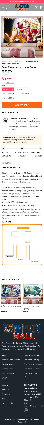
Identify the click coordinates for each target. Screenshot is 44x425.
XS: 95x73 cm (8, 89)
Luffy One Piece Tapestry (11, 306)
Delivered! (38, 155)
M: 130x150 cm (9, 93)
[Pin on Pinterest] (14, 113)
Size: (4, 85)
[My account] (36, 7)
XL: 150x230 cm (9, 98)
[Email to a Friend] (11, 113)
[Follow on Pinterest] (26, 410)
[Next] (42, 299)
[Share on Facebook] (6, 113)
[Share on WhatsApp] (3, 113)
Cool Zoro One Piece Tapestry (31, 307)
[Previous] (1, 299)
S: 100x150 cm (22, 89)
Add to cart (22, 105)
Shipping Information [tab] (11, 167)
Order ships (22, 155)
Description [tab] (7, 163)
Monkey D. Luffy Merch (15, 61)
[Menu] (3, 7)
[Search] (7, 7)
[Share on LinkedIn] (17, 113)
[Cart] (41, 7)
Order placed (6, 155)
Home (4, 61)
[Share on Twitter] (8, 113)
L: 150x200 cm (23, 93)
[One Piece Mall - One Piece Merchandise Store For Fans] (22, 7)
